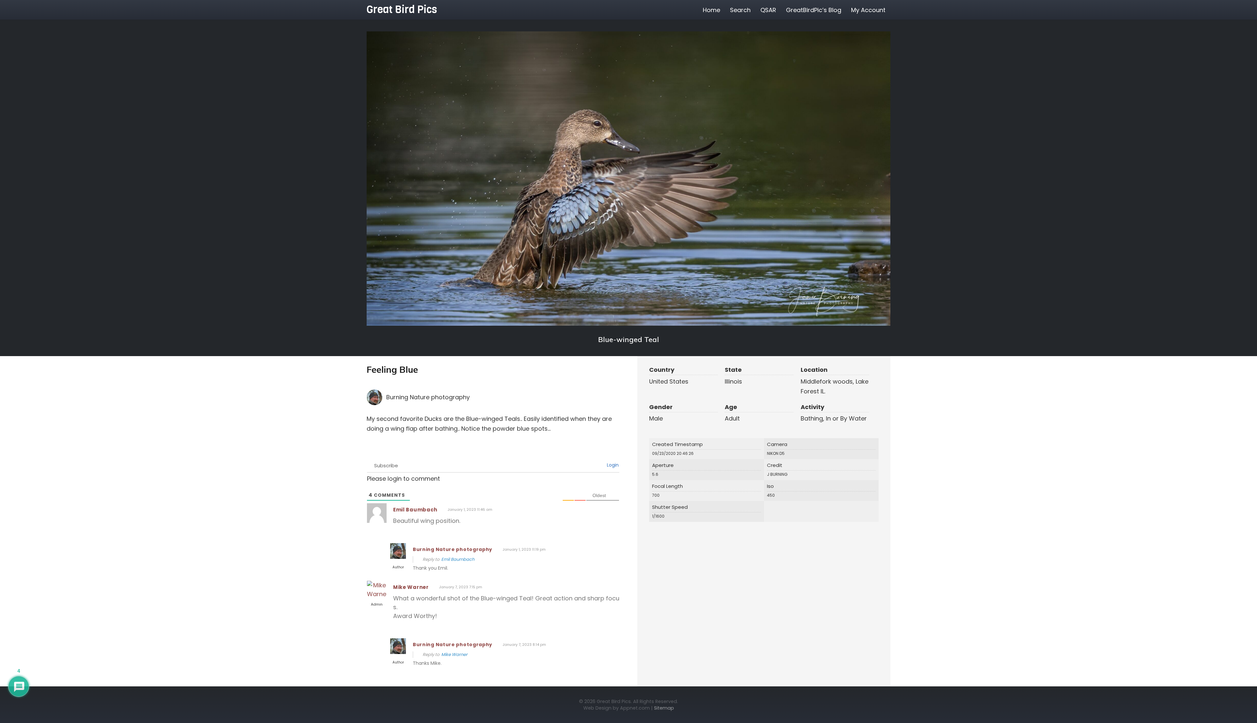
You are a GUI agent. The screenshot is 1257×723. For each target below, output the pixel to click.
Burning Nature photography (428, 397)
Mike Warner (411, 587)
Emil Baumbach (415, 509)
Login (612, 465)
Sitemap (664, 708)
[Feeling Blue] (628, 178)
